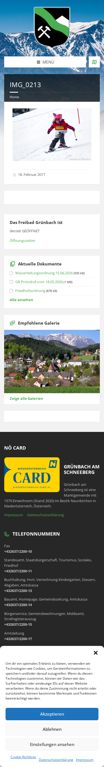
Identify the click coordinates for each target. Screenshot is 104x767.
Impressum (84, 759)
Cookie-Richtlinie (23, 757)
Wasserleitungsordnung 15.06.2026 (44, 272)
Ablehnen (52, 729)
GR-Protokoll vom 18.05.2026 (39, 281)
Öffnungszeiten (22, 240)
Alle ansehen (21, 299)
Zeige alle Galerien (26, 398)
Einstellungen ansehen (52, 744)
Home (14, 97)
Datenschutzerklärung (56, 759)
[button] (95, 653)
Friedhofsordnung (30, 290)
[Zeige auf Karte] (94, 61)
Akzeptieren (52, 714)
